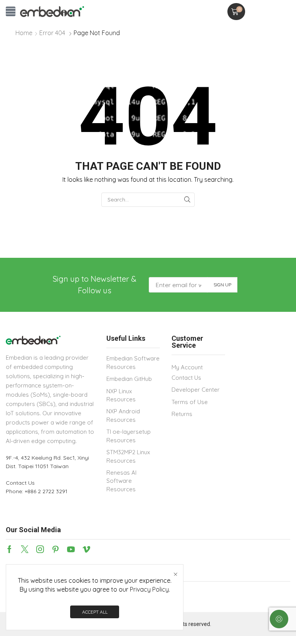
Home (23, 33)
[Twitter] (25, 549)
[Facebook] (9, 549)
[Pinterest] (55, 549)
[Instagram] (40, 549)
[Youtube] (71, 549)
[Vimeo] (86, 549)
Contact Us (20, 482)
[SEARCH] (187, 200)
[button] (10, 11)
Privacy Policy (149, 589)
